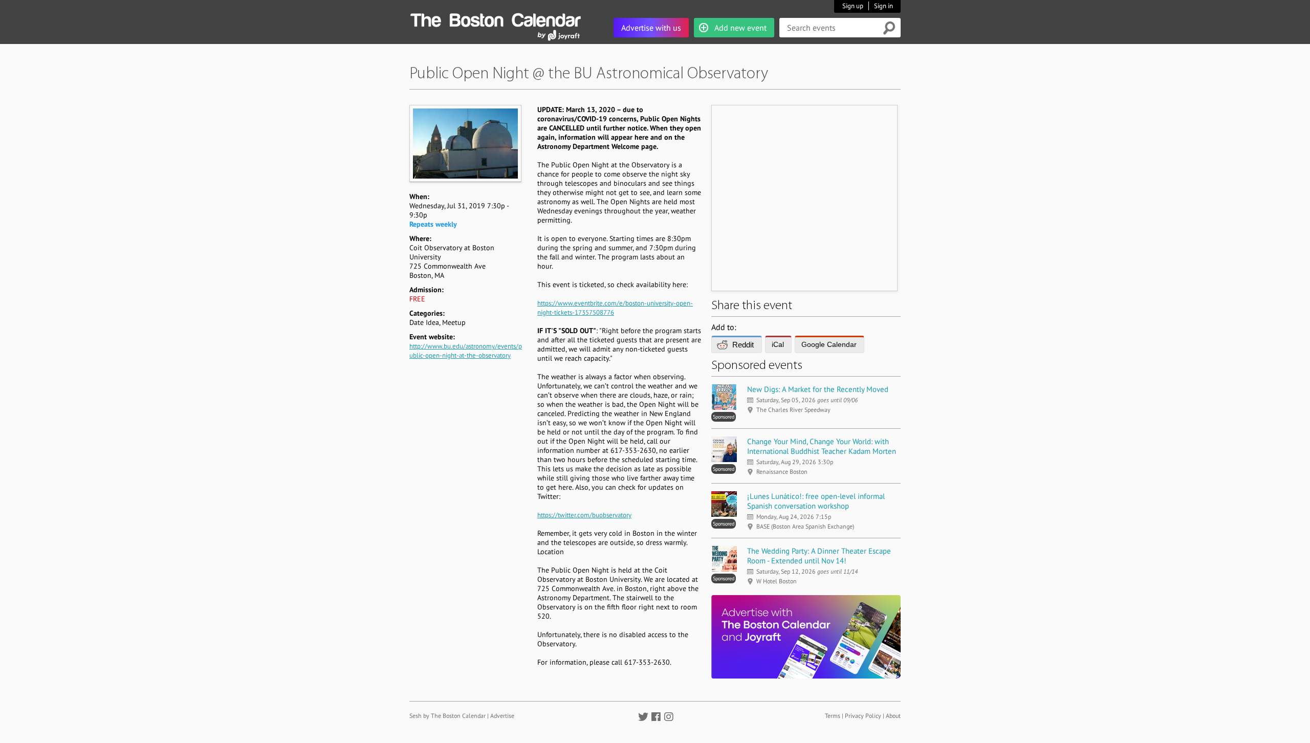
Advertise (502, 715)
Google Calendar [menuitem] (829, 344)
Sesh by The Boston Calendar (447, 715)
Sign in (883, 6)
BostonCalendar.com (495, 18)
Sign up (852, 6)
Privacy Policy (863, 715)
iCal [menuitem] (778, 344)
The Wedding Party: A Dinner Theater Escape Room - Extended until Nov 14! (819, 555)
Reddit (743, 344)
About (893, 715)
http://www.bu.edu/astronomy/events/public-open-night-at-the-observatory (465, 351)
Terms (832, 715)
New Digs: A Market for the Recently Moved (817, 389)
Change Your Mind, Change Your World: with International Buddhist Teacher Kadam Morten (821, 446)
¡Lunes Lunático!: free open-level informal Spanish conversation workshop (816, 501)
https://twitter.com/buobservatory (584, 515)
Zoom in (464, 143)
